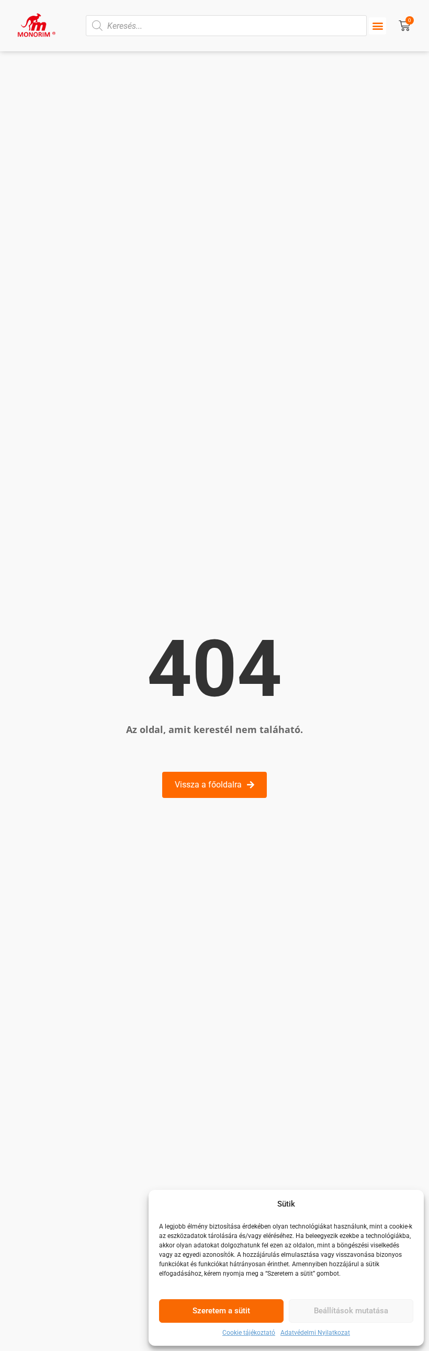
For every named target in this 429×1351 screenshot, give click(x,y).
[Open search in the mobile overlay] (226, 25)
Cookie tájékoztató (248, 1332)
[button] (377, 26)
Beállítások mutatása (351, 1310)
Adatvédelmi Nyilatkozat (315, 1332)
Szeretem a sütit (221, 1310)
